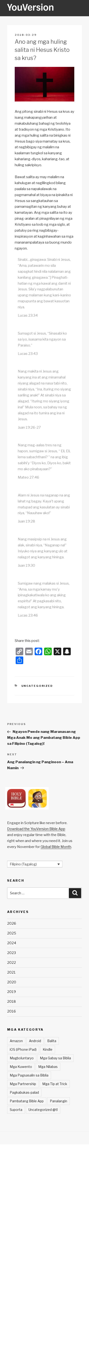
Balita (51, 1041)
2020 (11, 982)
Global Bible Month (56, 847)
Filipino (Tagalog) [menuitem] (23, 864)
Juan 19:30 (26, 565)
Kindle (47, 1049)
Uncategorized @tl (43, 1110)
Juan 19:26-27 (29, 427)
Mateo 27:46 (28, 477)
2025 (11, 933)
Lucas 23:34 (28, 315)
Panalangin (58, 1101)
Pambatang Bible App (27, 1101)
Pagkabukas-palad (24, 1092)
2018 (11, 1001)
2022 (11, 962)
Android (35, 1041)
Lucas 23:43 (28, 354)
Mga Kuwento (21, 1067)
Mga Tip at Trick (54, 1084)
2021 (11, 972)
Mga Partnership (23, 1084)
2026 (11, 923)
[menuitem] (34, 864)
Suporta (16, 1110)
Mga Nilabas (48, 1067)
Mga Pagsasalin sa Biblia (29, 1075)
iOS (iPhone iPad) (23, 1049)
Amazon (16, 1041)
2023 (11, 953)
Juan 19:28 (26, 521)
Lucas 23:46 (28, 615)
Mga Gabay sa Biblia (55, 1058)
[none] (34, 864)
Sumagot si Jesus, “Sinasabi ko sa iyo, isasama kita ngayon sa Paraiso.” (42, 339)
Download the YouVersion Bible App (36, 829)
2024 (11, 943)
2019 (11, 992)
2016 (11, 1011)
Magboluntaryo (22, 1058)
